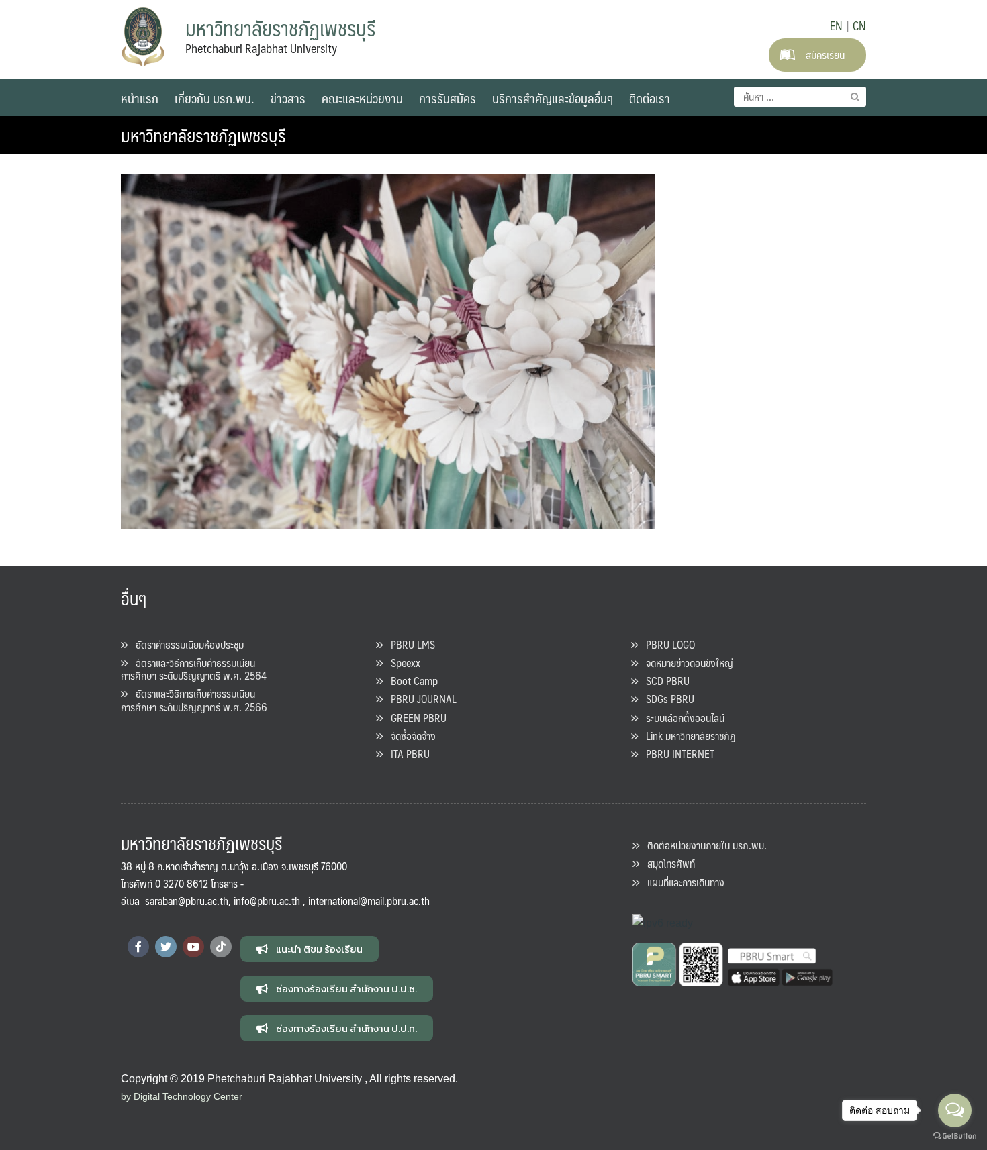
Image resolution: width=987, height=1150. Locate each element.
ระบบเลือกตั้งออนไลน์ (681, 718)
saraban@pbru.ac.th (186, 901)
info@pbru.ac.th (267, 901)
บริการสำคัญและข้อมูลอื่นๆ (552, 98)
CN (859, 25)
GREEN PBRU (414, 718)
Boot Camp (410, 681)
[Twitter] (166, 946)
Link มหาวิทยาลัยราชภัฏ (687, 736)
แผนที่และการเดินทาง (681, 882)
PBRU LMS (409, 644)
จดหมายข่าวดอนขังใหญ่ (685, 663)
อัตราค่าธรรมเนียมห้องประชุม (186, 644)
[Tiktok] (221, 946)
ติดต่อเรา (649, 98)
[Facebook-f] (138, 946)
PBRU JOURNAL (420, 699)
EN (836, 25)
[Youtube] (193, 946)
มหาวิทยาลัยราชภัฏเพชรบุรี (203, 135)
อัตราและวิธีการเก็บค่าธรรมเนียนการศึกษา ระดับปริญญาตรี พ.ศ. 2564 (194, 669)
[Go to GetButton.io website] (954, 1136)
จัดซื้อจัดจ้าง (409, 736)
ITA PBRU (406, 754)
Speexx (401, 663)
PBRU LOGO (666, 644)
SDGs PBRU (666, 699)
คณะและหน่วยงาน (362, 98)
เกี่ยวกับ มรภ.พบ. (214, 98)
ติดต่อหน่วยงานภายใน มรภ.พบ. (703, 845)
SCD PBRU (664, 681)
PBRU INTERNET (676, 754)
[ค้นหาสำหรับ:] (800, 97)
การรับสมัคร (447, 98)
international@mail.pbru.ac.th (369, 901)
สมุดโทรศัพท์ (667, 863)
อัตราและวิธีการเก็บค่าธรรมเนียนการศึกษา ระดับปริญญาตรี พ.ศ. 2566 (194, 699)
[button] (309, 949)
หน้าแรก (139, 98)
